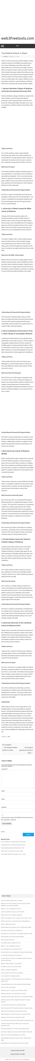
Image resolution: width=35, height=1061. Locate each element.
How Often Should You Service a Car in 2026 (13, 854)
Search (3, 831)
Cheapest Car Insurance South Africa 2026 (12, 1017)
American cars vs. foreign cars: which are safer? (14, 990)
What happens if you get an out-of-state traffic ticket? (16, 927)
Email (3, 799)
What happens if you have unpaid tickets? (12, 936)
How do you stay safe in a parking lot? (11, 930)
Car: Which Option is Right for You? (11, 942)
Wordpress (26, 1059)
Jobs (8, 736)
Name (3, 791)
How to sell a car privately (8, 987)
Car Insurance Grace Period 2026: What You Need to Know (17, 1020)
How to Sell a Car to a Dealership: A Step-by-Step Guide (16, 952)
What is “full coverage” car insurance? (11, 963)
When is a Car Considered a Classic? (11, 908)
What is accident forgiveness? (9, 969)
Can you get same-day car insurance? (11, 955)
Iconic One (8, 1059)
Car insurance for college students (10, 976)
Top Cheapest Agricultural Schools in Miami (26, 750)
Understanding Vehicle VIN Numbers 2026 (12, 848)
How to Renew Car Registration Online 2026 (13, 841)
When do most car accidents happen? (11, 915)
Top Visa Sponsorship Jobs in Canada (11, 900)
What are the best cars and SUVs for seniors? (13, 993)
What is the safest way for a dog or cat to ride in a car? (16, 918)
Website (3, 807)
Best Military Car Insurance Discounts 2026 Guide (14, 1043)
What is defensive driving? (8, 924)
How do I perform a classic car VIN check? (12, 911)
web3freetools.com (17, 38)
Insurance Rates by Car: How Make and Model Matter (16, 984)
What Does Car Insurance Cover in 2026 (12, 851)
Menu (17, 45)
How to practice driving (7, 939)
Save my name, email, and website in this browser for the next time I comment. (17, 819)
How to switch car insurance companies (12, 972)
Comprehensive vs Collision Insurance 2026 (13, 844)
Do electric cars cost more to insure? (11, 966)
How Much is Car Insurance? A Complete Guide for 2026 (16, 933)
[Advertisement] (17, 17)
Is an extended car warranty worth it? (11, 949)
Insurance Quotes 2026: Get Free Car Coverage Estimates (17, 996)
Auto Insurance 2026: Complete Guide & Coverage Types (17, 1008)
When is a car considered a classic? (10, 946)
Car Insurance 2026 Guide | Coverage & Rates (13, 1004)
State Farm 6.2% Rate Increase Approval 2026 (14, 1011)
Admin (6, 56)
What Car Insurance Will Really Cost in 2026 (13, 1034)
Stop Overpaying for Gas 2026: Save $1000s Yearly (15, 1028)
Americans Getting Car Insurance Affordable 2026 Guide (16, 1031)
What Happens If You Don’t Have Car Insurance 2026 (15, 1014)
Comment (4, 769)
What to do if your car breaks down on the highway (15, 921)
